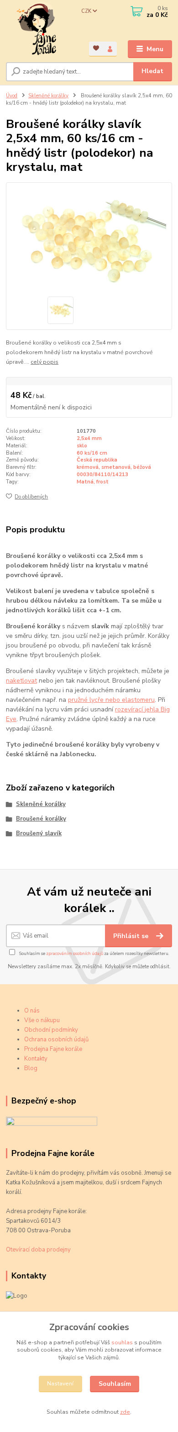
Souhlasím (115, 1383)
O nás (32, 1011)
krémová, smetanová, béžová (114, 467)
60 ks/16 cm (92, 453)
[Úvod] (40, 29)
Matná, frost (93, 481)
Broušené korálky (41, 819)
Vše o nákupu (42, 1020)
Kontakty (35, 1059)
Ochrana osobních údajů (56, 1039)
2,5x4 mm (89, 438)
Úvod (11, 95)
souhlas (122, 1342)
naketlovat (21, 680)
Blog (30, 1068)
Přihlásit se (131, 936)
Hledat (152, 71)
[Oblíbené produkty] (96, 48)
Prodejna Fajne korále (53, 1049)
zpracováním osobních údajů (74, 953)
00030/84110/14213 (102, 474)
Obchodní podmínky (51, 1030)
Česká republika (97, 459)
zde (125, 1412)
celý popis (44, 362)
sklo (82, 445)
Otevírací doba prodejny (38, 1250)
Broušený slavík (39, 833)
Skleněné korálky (48, 95)
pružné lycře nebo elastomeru (111, 699)
